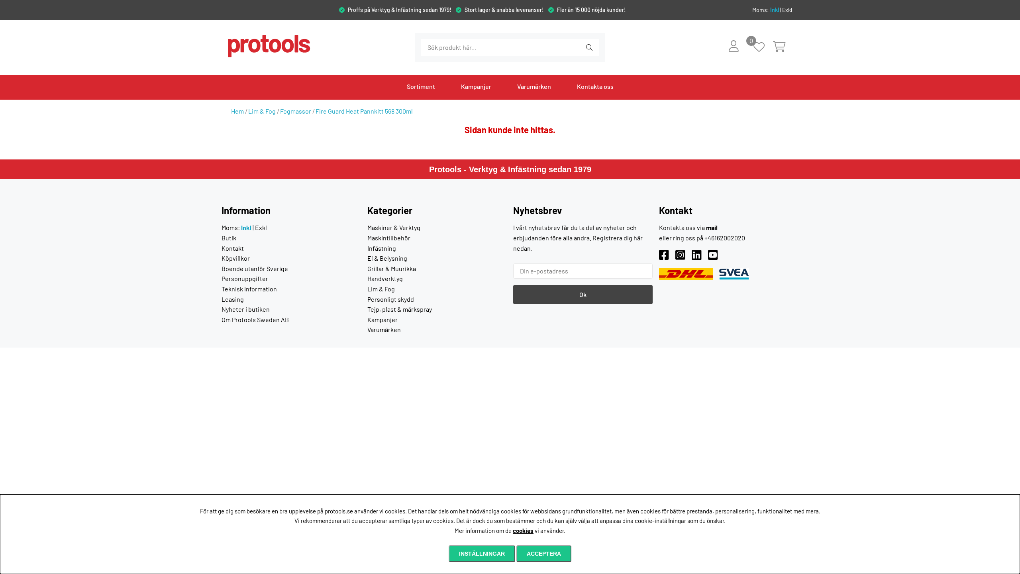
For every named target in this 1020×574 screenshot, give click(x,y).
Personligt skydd (390, 299)
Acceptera (544, 553)
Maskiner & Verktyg (393, 227)
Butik (229, 238)
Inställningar (482, 553)
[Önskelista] (763, 47)
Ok (582, 294)
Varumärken (534, 86)
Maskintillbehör (388, 238)
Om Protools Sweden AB (255, 319)
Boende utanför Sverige (255, 268)
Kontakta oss (595, 86)
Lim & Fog (262, 111)
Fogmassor (295, 111)
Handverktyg (385, 278)
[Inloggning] (734, 46)
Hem (237, 111)
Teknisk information (249, 289)
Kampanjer (476, 86)
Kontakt (233, 248)
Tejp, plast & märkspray (399, 309)
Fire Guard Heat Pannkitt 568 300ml (364, 111)
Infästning (381, 248)
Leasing (233, 299)
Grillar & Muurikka (391, 268)
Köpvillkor (236, 258)
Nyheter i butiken (246, 309)
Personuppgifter (245, 278)
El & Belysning (387, 258)
